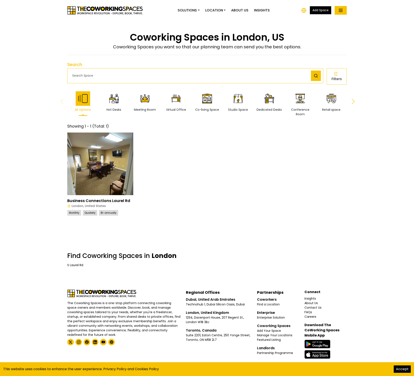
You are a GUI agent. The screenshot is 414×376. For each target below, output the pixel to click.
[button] (190, 75)
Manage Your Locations (274, 335)
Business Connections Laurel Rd (98, 200)
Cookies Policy (147, 369)
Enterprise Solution (271, 317)
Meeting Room (145, 109)
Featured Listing (269, 340)
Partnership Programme (275, 353)
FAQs (308, 312)
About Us (239, 10)
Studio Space (238, 109)
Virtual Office (176, 109)
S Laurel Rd (75, 265)
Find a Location (268, 304)
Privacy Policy (115, 369)
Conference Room (300, 111)
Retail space (331, 109)
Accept (402, 369)
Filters (336, 78)
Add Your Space (269, 331)
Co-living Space (207, 109)
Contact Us (312, 307)
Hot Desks (114, 109)
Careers (310, 316)
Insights (262, 10)
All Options (83, 109)
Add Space (320, 10)
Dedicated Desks (269, 109)
